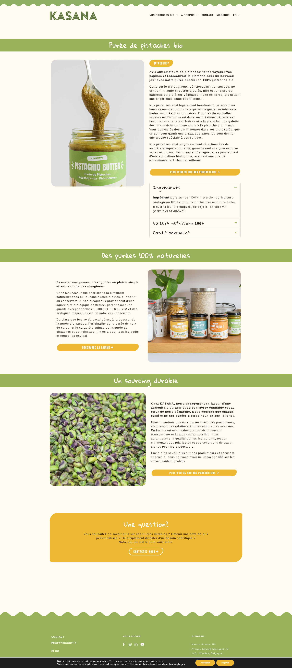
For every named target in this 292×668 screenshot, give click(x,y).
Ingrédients (166, 187)
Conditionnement (171, 232)
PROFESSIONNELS (63, 643)
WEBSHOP (223, 15)
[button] (195, 187)
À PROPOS (188, 15)
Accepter (205, 662)
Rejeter (225, 662)
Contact (58, 636)
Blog (55, 651)
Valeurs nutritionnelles (178, 223)
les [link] (177, 664)
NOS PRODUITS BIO (162, 15)
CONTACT (207, 15)
